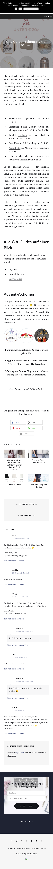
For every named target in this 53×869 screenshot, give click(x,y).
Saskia (15, 570)
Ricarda (15, 707)
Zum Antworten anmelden (14, 561)
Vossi (14, 594)
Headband (22, 135)
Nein (20, 9)
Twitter (26, 841)
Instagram (16, 841)
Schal (26, 156)
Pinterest (21, 841)
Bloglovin (31, 841)
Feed (41, 841)
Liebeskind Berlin (18, 126)
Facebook (12, 841)
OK (16, 9)
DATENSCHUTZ (31, 854)
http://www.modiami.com (17, 614)
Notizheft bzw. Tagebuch (20, 118)
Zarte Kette (14, 143)
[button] (46, 16)
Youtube (36, 841)
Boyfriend (13, 269)
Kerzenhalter (14, 148)
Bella (14, 536)
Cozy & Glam (15, 279)
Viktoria (19, 628)
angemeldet (19, 753)
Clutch (41, 126)
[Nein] (50, 6)
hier (30, 353)
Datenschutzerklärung (31, 9)
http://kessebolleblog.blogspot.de (15, 556)
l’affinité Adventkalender (15, 308)
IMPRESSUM (20, 854)
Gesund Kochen (16, 274)
